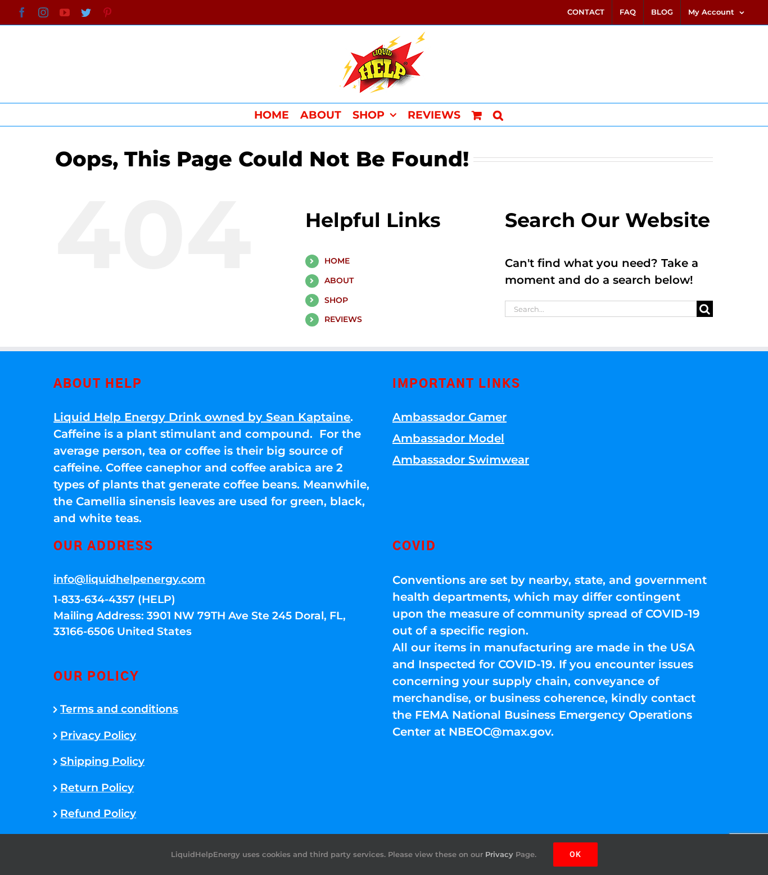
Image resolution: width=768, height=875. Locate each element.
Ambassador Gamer (449, 417)
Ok (575, 854)
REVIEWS (343, 319)
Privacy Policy (98, 735)
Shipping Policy (102, 761)
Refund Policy (98, 813)
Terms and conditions (119, 708)
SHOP (336, 300)
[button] (498, 114)
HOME (337, 261)
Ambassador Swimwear (460, 459)
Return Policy (97, 787)
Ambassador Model (448, 438)
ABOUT (339, 280)
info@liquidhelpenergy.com (129, 579)
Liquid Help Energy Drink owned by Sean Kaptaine (201, 417)
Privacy (499, 854)
